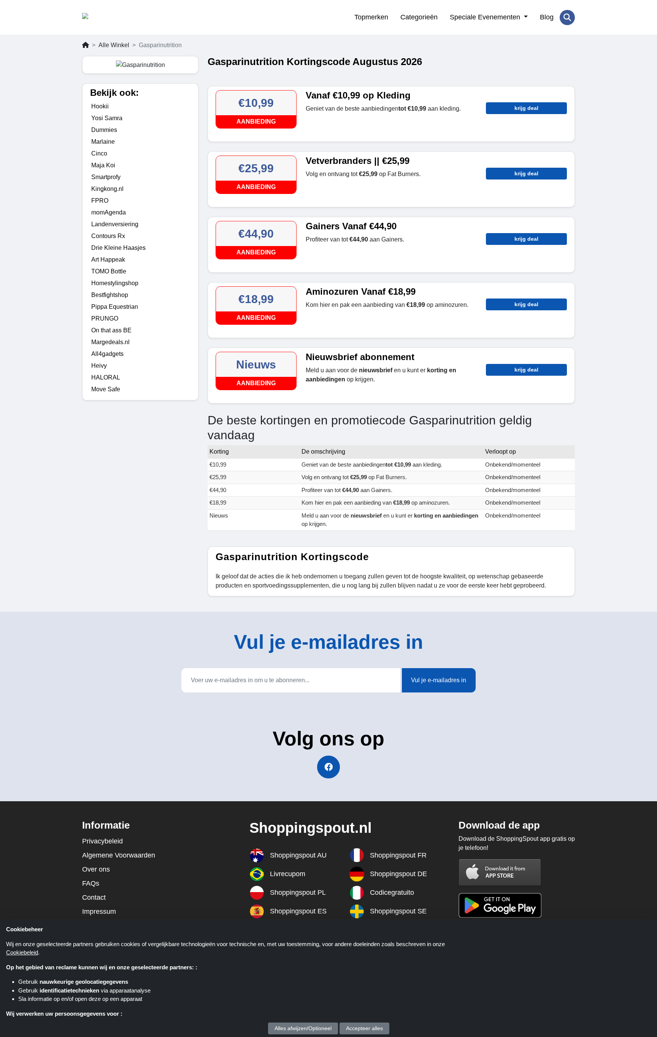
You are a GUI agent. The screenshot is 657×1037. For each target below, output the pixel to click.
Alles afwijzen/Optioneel (303, 1028)
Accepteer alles (364, 1028)
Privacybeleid (102, 841)
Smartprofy (106, 177)
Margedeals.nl (110, 342)
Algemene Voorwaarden (118, 855)
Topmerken (371, 17)
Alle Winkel (113, 45)
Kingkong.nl (107, 189)
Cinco (99, 153)
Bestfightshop (109, 295)
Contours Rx (108, 236)
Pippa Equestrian (114, 306)
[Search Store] (567, 17)
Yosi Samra (106, 118)
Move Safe (105, 389)
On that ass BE (111, 330)
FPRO (99, 200)
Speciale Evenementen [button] (486, 17)
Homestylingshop (114, 283)
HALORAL (105, 377)
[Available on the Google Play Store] (500, 904)
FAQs (90, 883)
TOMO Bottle (108, 271)
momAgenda (108, 212)
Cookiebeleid (22, 952)
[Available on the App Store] (500, 872)
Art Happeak (108, 259)
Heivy (99, 365)
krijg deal (526, 108)
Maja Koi (103, 165)
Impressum (99, 911)
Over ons (96, 869)
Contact (94, 897)
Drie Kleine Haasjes (118, 248)
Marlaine (103, 141)
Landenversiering (114, 224)
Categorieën (419, 17)
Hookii (100, 106)
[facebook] (328, 767)
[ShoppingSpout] (119, 17)
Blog (547, 17)
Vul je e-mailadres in (438, 680)
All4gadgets (107, 354)
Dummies (104, 130)
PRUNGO (104, 318)
